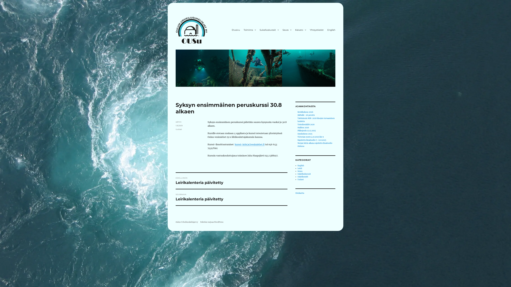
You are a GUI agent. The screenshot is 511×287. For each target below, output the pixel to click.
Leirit (300, 168)
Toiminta (248, 30)
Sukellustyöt (303, 177)
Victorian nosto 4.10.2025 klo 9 (311, 137)
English (331, 30)
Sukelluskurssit (268, 30)
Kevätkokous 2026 (305, 112)
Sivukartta (299, 193)
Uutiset (179, 129)
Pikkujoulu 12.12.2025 (307, 131)
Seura (286, 30)
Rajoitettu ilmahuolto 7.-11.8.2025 (312, 140)
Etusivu (236, 30)
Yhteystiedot (317, 30)
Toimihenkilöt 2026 (306, 124)
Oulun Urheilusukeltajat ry (187, 222)
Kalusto (299, 30)
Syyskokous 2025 (305, 134)
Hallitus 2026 (303, 127)
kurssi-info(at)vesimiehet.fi (250, 144)
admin (179, 122)
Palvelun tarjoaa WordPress (211, 222)
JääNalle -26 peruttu (306, 115)
